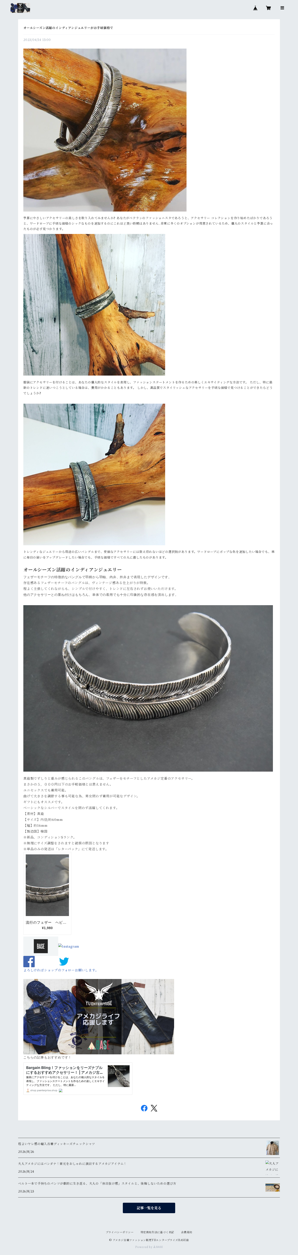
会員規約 (186, 1232)
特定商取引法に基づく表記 (157, 1232)
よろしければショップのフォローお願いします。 (61, 970)
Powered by (144, 1247)
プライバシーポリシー (120, 1232)
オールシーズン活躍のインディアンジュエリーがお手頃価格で (68, 28)
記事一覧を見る (149, 1208)
